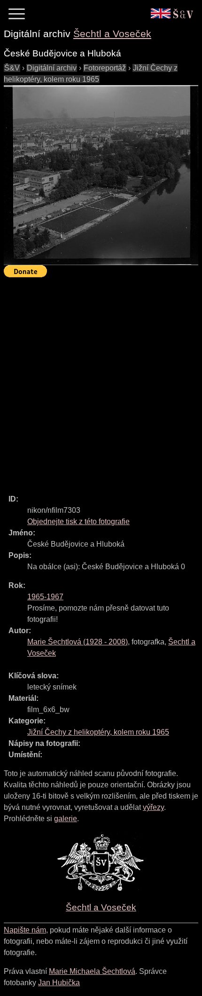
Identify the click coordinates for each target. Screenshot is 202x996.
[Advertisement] (101, 382)
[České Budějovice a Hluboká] (101, 175)
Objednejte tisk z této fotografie (78, 521)
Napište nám (25, 930)
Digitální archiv (52, 68)
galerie (65, 819)
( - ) (77, 642)
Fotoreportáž (105, 68)
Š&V (12, 68)
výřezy (153, 807)
